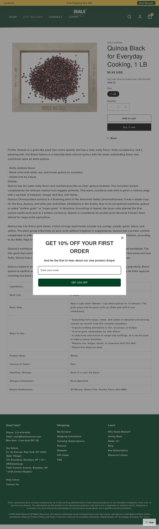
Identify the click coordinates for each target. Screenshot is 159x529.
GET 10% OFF (79, 282)
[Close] (122, 238)
